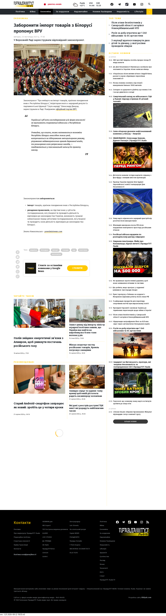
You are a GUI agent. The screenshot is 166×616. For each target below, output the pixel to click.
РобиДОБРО (74, 537)
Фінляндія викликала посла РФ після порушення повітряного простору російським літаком (132, 227)
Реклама (17, 529)
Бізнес (102, 564)
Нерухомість (123, 11)
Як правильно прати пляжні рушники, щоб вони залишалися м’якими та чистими (130, 282)
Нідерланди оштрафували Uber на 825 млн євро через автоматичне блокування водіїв (131, 322)
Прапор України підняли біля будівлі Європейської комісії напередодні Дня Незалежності (129, 184)
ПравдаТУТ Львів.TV (107, 580)
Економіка (45, 11)
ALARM (45, 533)
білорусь (44, 250)
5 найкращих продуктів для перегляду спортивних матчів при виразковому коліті (131, 302)
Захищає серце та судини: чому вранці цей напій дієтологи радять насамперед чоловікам (86, 393)
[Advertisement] (56, 171)
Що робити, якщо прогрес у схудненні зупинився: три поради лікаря (128, 289)
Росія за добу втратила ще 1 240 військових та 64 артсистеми (129, 34)
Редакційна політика (22, 537)
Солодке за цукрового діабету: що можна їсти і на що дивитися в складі (132, 91)
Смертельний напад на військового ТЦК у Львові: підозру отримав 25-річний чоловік (132, 99)
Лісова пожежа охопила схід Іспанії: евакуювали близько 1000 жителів (128, 84)
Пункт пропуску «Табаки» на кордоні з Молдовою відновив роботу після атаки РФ (131, 295)
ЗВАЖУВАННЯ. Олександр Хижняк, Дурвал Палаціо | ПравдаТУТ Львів (130, 139)
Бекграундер (75, 522)
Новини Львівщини (102, 11)
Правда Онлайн (76, 541)
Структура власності (22, 541)
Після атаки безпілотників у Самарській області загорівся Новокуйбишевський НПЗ (127, 25)
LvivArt (45, 556)
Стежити (77, 268)
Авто (102, 572)
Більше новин (130, 421)
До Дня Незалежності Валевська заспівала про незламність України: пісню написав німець (132, 68)
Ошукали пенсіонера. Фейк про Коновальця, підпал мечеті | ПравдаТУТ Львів (132, 243)
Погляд (102, 560)
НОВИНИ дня (47, 522)
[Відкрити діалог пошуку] (149, 4)
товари (65, 250)
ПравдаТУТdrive (48, 549)
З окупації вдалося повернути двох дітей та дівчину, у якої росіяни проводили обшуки (130, 43)
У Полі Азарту (75, 545)
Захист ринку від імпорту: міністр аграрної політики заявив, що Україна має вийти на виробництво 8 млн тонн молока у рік (87, 330)
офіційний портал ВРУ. (66, 109)
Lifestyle (139, 11)
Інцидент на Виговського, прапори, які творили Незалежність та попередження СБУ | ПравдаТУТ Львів (132, 364)
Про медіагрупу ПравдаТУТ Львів (27, 533)
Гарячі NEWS (74, 533)
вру (74, 250)
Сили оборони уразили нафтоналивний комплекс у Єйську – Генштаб (132, 132)
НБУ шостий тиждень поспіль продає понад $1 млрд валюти (132, 61)
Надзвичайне (81, 11)
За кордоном (62, 11)
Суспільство (104, 556)
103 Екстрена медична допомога (55, 529)
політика (83, 250)
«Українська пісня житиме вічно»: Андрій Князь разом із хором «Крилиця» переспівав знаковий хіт (132, 76)
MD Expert (46, 525)
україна (33, 250)
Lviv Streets (74, 525)
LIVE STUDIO (47, 537)
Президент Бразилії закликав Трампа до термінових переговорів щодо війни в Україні (132, 309)
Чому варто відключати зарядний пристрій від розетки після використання (132, 219)
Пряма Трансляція (21, 545)
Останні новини (120, 53)
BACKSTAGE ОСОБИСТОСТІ (80, 549)
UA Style (45, 545)
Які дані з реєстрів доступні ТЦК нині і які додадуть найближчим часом (86, 408)
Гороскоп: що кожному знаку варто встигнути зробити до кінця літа (132, 402)
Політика (20, 11)
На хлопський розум (78, 529)
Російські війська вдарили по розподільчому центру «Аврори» (129, 235)
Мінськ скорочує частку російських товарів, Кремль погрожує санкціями (84, 347)
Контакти (22, 522)
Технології (104, 568)
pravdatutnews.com (53, 231)
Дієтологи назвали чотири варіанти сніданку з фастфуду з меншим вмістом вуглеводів (132, 176)
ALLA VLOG (74, 553)
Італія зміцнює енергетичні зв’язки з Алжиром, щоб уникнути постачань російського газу (38, 342)
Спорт (102, 576)
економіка (56, 254)
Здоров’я (103, 553)
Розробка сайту (139, 597)
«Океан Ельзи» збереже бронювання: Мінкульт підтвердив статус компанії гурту (132, 413)
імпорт (55, 250)
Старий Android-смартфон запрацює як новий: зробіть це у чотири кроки (39, 405)
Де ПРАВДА (46, 541)
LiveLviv (45, 553)
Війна (32, 11)
